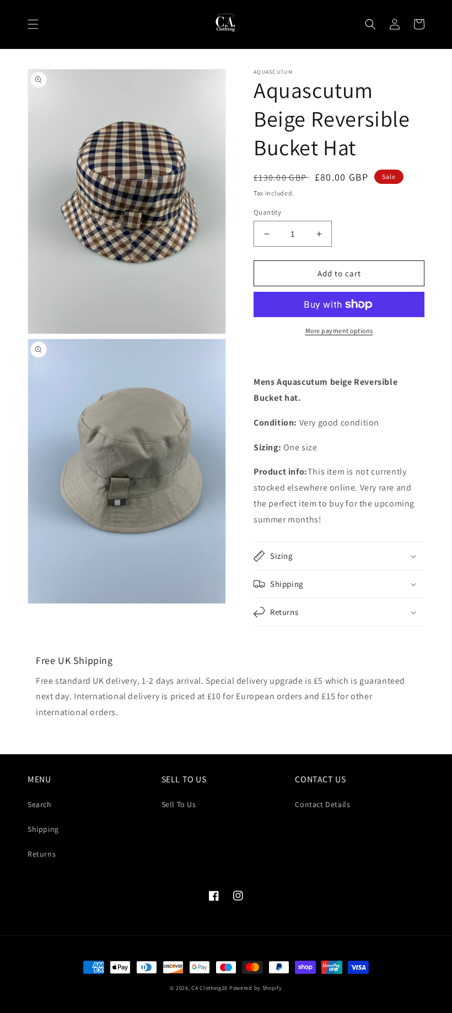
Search (40, 804)
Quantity (267, 212)
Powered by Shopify (255, 988)
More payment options (339, 330)
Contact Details (322, 804)
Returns (42, 854)
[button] (33, 24)
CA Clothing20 (209, 988)
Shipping (43, 829)
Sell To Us (179, 804)
